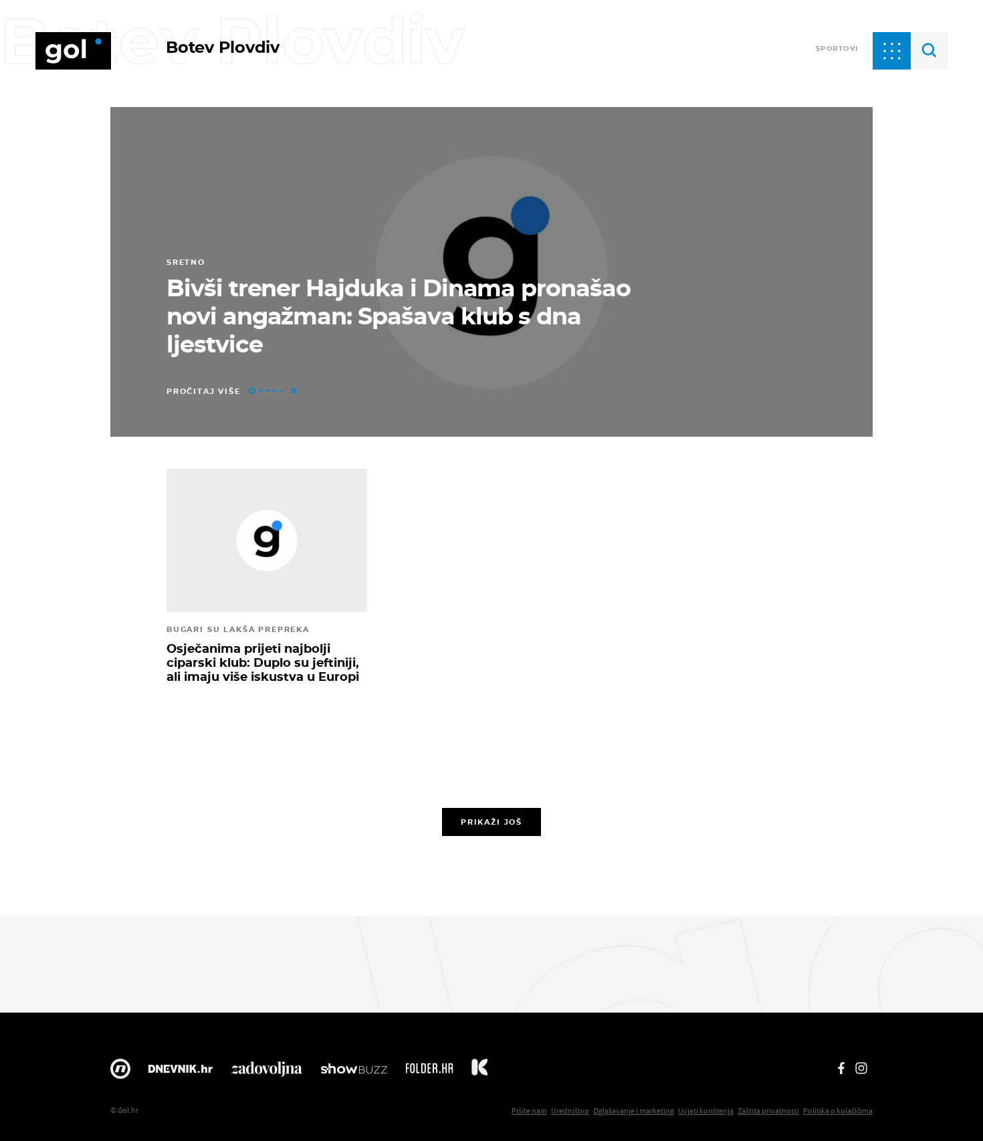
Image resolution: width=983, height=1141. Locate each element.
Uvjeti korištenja (706, 1111)
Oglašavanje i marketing (633, 1111)
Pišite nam (529, 1111)
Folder (429, 1072)
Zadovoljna (266, 1072)
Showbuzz (353, 1072)
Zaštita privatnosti (768, 1111)
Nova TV (120, 1072)
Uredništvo (570, 1111)
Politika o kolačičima (838, 1111)
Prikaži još (491, 822)
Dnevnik (180, 1072)
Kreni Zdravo (479, 1072)
